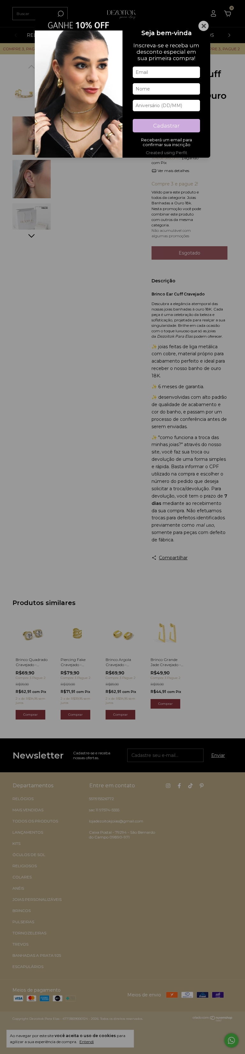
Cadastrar (166, 125)
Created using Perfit (166, 152)
